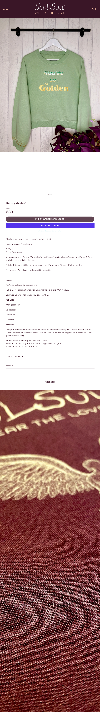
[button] (48, 194)
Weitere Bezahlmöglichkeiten (50, 231)
